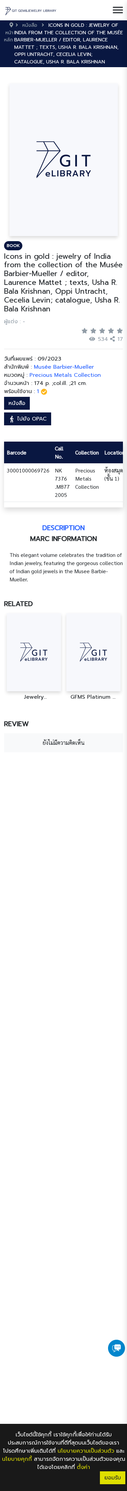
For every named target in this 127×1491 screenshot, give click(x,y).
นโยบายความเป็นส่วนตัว (86, 1451)
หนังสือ (16, 403)
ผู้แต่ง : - (14, 321)
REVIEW (16, 724)
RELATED (18, 604)
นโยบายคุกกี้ (17, 1459)
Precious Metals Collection (65, 375)
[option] (34, 657)
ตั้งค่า (83, 1467)
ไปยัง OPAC (31, 419)
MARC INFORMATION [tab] (63, 539)
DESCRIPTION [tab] (63, 528)
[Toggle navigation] (118, 10)
